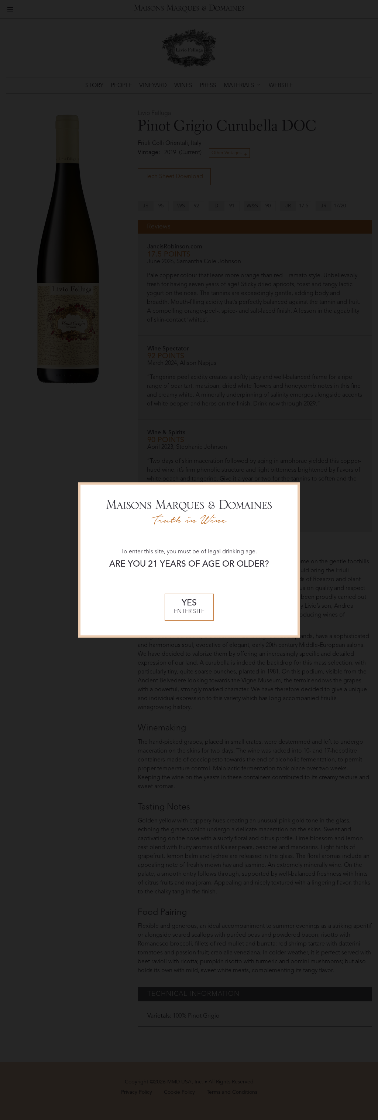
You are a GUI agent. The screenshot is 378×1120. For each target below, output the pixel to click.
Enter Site (189, 607)
